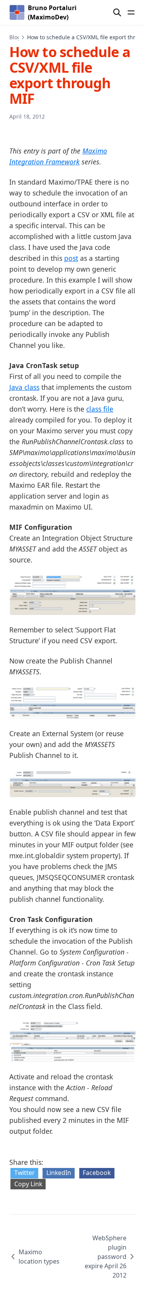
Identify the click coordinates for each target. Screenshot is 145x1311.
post (71, 258)
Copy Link (28, 1184)
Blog (15, 37)
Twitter (24, 1172)
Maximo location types (39, 1257)
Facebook (97, 1172)
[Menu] (131, 12)
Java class (24, 387)
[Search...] (117, 12)
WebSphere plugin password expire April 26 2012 (105, 1257)
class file (99, 409)
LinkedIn (58, 1172)
